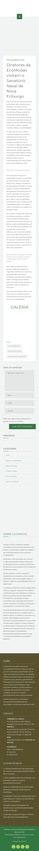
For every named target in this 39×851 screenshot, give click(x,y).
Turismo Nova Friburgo (17, 356)
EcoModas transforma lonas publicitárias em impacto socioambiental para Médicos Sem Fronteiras (19, 771)
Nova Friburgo (14, 346)
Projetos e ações (11, 471)
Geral (7, 455)
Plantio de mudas (11, 466)
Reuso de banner (11, 476)
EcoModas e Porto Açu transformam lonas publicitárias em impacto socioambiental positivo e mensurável (19, 798)
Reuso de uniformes (12, 482)
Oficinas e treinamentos (13, 461)
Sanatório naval (14, 351)
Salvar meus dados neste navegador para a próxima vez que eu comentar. (17, 420)
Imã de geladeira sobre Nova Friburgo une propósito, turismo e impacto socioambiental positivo (19, 780)
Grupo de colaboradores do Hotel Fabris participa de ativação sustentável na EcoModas (18, 789)
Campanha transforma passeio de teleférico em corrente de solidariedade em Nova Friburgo (18, 807)
